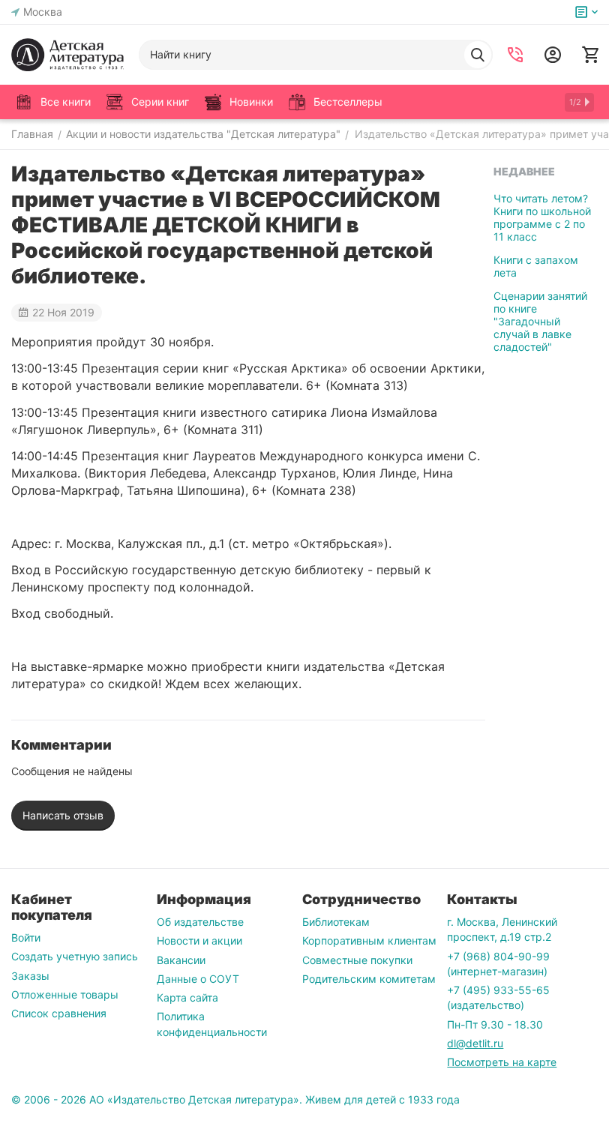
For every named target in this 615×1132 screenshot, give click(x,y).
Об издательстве (200, 921)
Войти (25, 937)
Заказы (30, 975)
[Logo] (67, 55)
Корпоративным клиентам (369, 940)
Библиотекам (336, 921)
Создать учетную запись (74, 956)
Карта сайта (187, 997)
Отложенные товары (64, 994)
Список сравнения (58, 1013)
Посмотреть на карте (501, 1062)
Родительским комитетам (369, 978)
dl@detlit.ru (475, 1043)
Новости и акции (199, 940)
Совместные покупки (357, 960)
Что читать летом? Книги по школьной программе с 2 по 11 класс (542, 217)
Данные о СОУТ (198, 978)
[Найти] (477, 54)
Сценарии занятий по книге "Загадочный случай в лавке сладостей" (540, 321)
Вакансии (181, 960)
